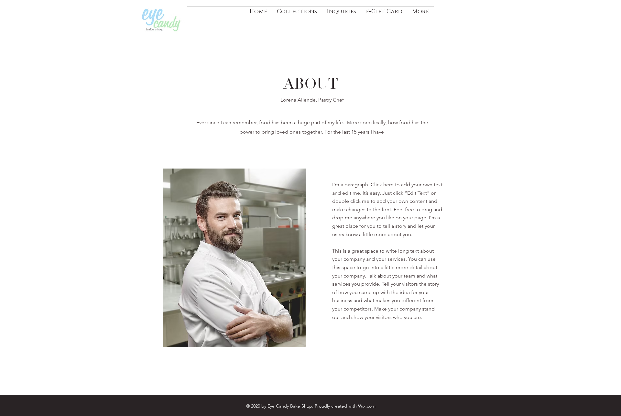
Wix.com (367, 406)
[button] (297, 12)
